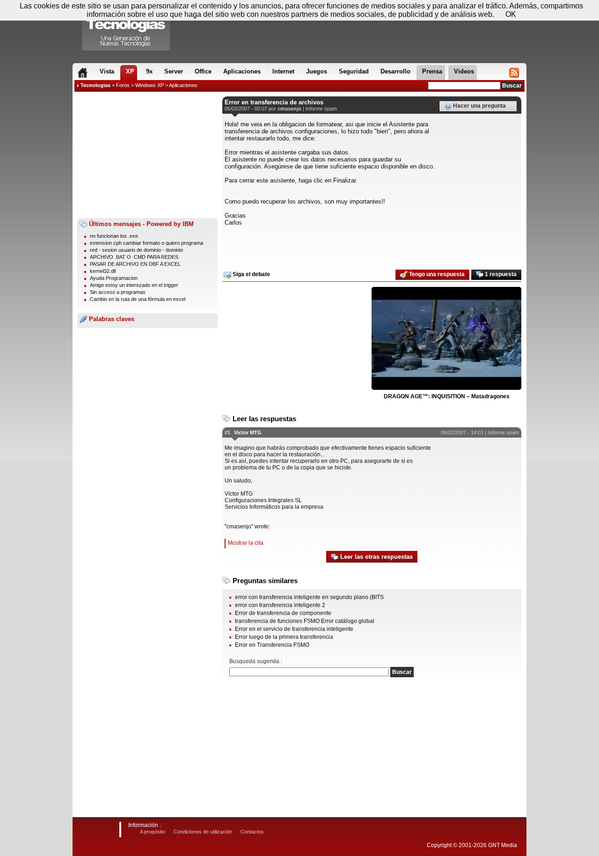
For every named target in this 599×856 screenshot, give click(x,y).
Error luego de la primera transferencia (284, 637)
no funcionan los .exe (114, 236)
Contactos (252, 831)
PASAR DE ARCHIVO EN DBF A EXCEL (135, 264)
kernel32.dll (103, 271)
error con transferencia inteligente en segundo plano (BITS (309, 597)
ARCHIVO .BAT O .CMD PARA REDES (134, 257)
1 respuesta (500, 274)
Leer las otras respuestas (375, 556)
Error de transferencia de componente (283, 613)
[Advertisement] (147, 154)
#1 (227, 432)
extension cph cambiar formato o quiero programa (146, 243)
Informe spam (321, 108)
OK (510, 14)
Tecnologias (95, 85)
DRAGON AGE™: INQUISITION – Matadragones (447, 396)
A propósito (152, 831)
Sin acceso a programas (118, 292)
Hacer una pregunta (479, 105)
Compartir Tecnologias (126, 27)
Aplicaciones (183, 85)
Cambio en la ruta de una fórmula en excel (137, 299)
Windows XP (149, 85)
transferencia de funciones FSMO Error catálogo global (304, 621)
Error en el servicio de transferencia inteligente (294, 629)
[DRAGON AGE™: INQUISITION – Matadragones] (446, 339)
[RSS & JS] (514, 72)
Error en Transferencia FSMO (272, 645)
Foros (123, 85)
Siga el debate (250, 274)
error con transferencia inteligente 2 (280, 605)
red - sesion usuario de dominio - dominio (136, 250)
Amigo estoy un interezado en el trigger (134, 285)
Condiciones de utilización (203, 831)
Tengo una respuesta (436, 274)
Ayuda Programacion (114, 278)
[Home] (82, 72)
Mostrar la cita (245, 543)
